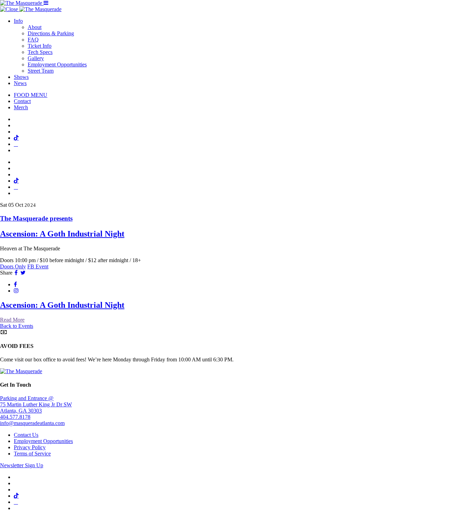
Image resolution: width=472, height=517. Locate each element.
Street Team (41, 71)
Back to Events (16, 326)
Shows (21, 77)
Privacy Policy (30, 447)
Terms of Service (32, 453)
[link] (236, 227)
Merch (21, 107)
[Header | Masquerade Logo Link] (22, 3)
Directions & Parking (51, 33)
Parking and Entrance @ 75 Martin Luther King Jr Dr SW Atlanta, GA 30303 (36, 404)
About (34, 27)
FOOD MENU (30, 95)
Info (18, 21)
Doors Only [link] (13, 266)
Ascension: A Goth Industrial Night (62, 305)
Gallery (36, 58)
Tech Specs (40, 52)
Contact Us (26, 435)
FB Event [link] (37, 266)
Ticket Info (39, 46)
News (20, 83)
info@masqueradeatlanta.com (32, 423)
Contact (22, 101)
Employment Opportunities (57, 64)
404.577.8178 (15, 417)
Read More (12, 320)
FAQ (33, 40)
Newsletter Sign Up (21, 465)
